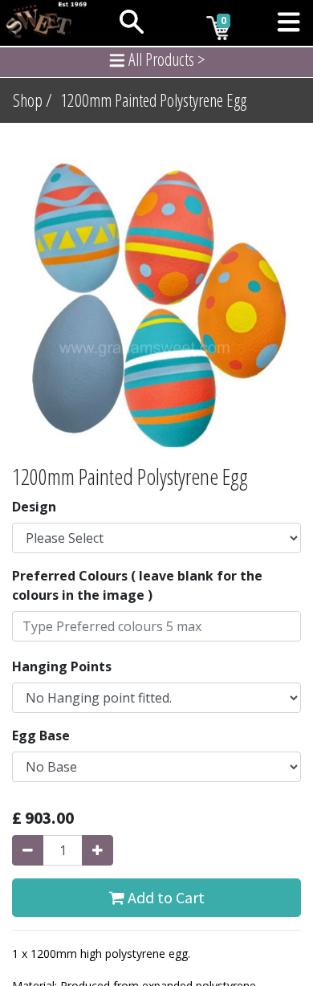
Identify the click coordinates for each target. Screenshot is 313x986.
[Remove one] (27, 850)
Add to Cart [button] (164, 897)
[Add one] (97, 850)
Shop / (32, 100)
